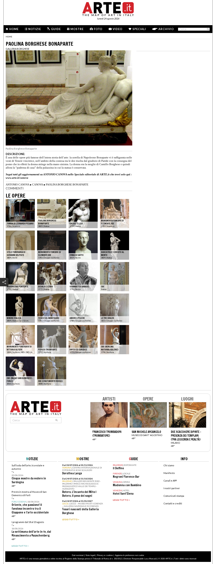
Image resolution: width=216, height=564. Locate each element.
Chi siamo (168, 465)
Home (14, 29)
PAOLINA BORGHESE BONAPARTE (67, 184)
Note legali (90, 555)
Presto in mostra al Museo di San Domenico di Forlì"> (30, 502)
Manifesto (169, 473)
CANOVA (37, 184)
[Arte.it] (108, 8)
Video (117, 29)
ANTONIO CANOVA (17, 184)
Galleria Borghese (17, 48)
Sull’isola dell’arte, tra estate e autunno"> (29, 474)
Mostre (77, 29)
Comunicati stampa (173, 495)
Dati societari (78, 555)
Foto (98, 29)
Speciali (139, 29)
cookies (109, 555)
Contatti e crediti (172, 503)
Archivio (166, 29)
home (9, 36)
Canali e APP (170, 480)
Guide (56, 29)
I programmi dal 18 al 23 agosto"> (31, 529)
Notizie (34, 29)
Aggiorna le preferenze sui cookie (129, 555)
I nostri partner (171, 488)
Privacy (100, 555)
